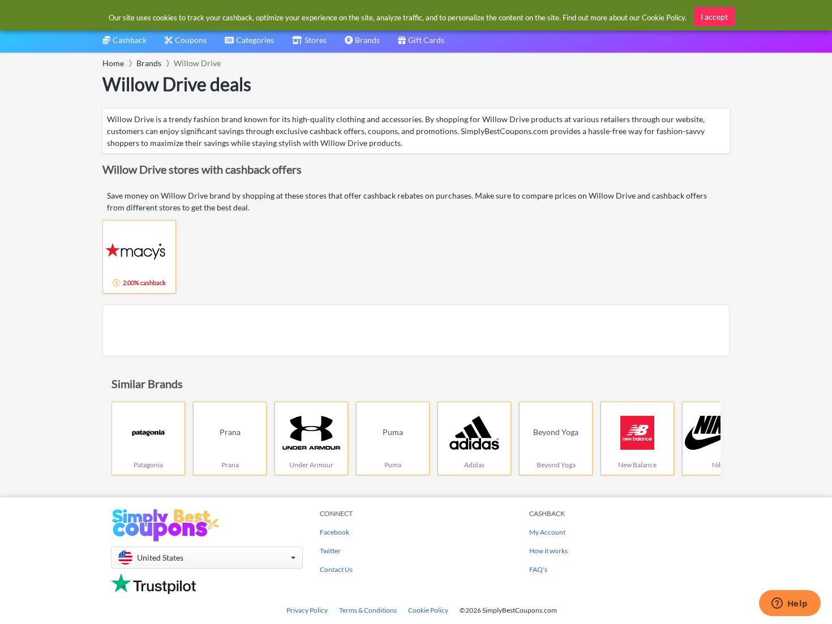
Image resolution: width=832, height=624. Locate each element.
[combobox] (249, 44)
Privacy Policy (307, 610)
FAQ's (538, 569)
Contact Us (336, 569)
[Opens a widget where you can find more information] (789, 604)
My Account (547, 532)
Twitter (330, 550)
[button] (207, 557)
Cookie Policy (428, 610)
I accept (714, 16)
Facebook (334, 532)
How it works (548, 550)
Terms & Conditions (368, 610)
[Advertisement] (416, 330)
